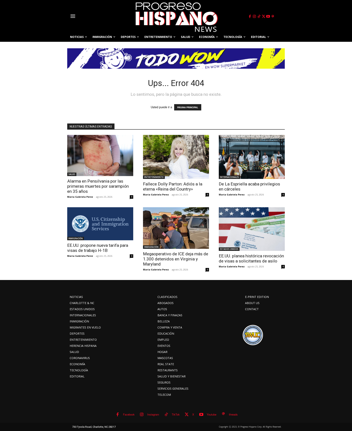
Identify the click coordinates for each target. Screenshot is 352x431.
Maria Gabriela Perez (80, 196)
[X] (263, 16)
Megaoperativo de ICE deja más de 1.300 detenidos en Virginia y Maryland (175, 259)
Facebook (129, 414)
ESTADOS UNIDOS (229, 249)
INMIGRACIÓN (75, 238)
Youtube (211, 414)
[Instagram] (254, 16)
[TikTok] (259, 16)
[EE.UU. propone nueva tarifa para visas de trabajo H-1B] (100, 223)
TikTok (176, 414)
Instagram (153, 414)
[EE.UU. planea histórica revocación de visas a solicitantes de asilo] (252, 229)
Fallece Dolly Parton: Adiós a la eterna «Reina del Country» (172, 187)
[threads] (273, 16)
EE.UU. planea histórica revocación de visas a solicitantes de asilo (251, 258)
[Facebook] (250, 16)
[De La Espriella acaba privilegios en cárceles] (252, 157)
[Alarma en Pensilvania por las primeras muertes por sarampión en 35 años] (100, 155)
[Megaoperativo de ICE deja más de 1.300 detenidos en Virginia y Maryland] (176, 228)
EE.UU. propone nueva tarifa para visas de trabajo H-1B (97, 248)
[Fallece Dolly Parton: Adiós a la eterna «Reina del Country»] (176, 157)
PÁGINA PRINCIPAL (187, 107)
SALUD (71, 174)
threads (233, 414)
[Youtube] (268, 16)
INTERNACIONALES (229, 177)
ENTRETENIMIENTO (154, 177)
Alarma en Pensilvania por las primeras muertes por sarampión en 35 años (98, 186)
